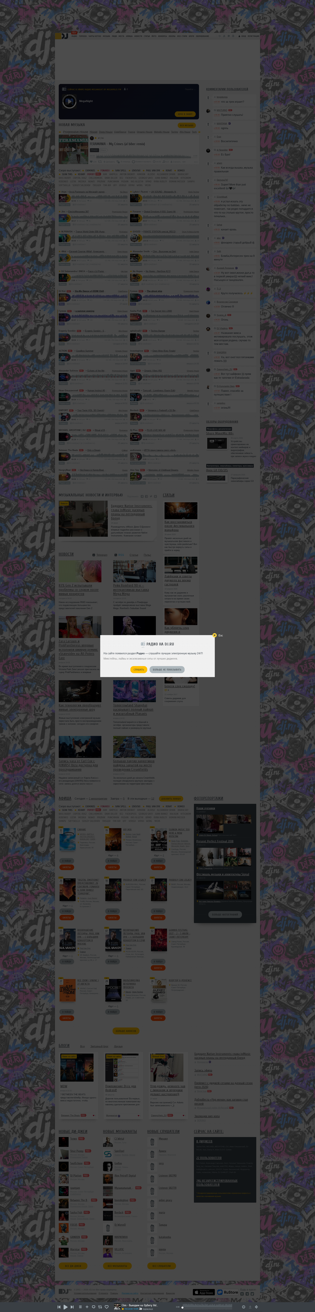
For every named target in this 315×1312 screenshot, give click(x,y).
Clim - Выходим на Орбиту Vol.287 (140, 1305)
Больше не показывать (167, 669)
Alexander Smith (131, 1309)
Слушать (139, 669)
